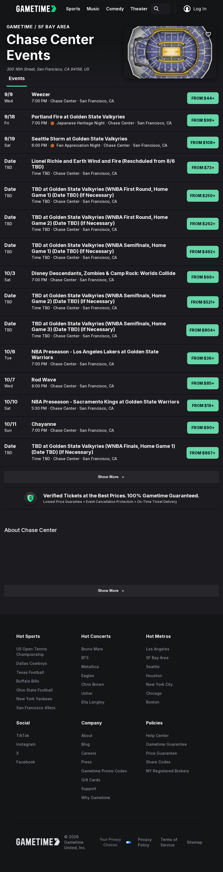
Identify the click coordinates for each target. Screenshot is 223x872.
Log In (199, 8)
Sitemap (194, 842)
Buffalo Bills (27, 681)
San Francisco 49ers (35, 707)
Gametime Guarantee (166, 744)
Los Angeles (157, 649)
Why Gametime (95, 797)
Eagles (87, 675)
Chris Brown (92, 684)
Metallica (90, 666)
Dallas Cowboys (31, 663)
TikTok (22, 735)
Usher (86, 693)
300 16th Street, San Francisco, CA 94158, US (48, 69)
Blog (85, 744)
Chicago (154, 693)
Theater (139, 8)
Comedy (115, 8)
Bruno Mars (92, 649)
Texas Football (30, 672)
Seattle (153, 666)
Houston (154, 675)
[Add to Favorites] (208, 34)
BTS (85, 657)
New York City (159, 684)
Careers (88, 753)
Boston (152, 702)
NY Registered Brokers (167, 771)
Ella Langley (92, 702)
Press (86, 762)
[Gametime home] (39, 8)
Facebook (25, 762)
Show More (108, 477)
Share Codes (158, 762)
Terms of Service (168, 842)
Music (93, 8)
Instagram (25, 744)
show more (108, 590)
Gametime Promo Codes (104, 771)
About (86, 735)
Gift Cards (90, 780)
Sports (73, 8)
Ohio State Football (34, 690)
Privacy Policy (145, 842)
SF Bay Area (157, 657)
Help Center (157, 735)
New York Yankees (34, 698)
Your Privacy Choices (110, 842)
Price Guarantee (161, 753)
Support (88, 788)
